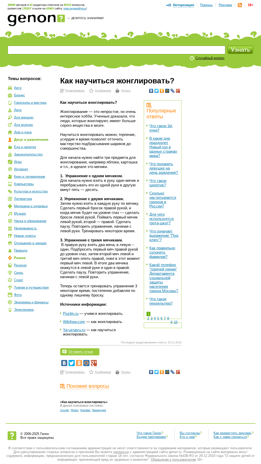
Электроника (24, 310)
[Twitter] (156, 90)
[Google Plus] (178, 90)
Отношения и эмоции (30, 243)
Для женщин (23, 117)
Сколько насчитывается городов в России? (162, 199)
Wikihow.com (74, 321)
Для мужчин (23, 125)
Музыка (20, 213)
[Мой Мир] (167, 90)
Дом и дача (23, 132)
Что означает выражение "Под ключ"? (163, 235)
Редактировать (75, 90)
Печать (125, 90)
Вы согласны (190, 433)
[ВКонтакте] (151, 90)
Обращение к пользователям (173, 459)
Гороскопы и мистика (30, 103)
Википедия (99, 410)
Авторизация (183, 5)
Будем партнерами (151, 437)
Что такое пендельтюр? (161, 301)
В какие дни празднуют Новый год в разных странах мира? (163, 147)
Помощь (206, 5)
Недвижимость (25, 228)
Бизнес (19, 95)
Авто (17, 88)
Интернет (21, 169)
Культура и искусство (31, 191)
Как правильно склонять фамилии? (162, 252)
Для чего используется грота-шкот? (161, 218)
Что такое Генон (149, 433)
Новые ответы (25, 236)
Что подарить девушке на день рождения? (163, 168)
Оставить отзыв (81, 352)
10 (175, 322)
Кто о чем (187, 437)
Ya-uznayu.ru (74, 330)
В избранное (103, 90)
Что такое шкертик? (157, 182)
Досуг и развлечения (31, 139)
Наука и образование (30, 221)
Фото (18, 295)
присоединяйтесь (74, 8)
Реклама (225, 5)
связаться (121, 452)
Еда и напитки (25, 147)
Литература (23, 199)
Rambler (85, 410)
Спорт (18, 280)
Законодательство (28, 154)
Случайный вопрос (210, 58)
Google (64, 410)
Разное (19, 258)
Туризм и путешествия (31, 287)
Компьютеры (24, 184)
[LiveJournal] (172, 90)
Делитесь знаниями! (87, 18)
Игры (18, 162)
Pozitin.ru (71, 313)
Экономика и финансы (31, 302)
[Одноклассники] (162, 90)
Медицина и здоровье (31, 206)
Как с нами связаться (230, 437)
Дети (17, 110)
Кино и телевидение (29, 176)
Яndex (75, 410)
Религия (20, 265)
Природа (20, 250)
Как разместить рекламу (233, 433)
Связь (18, 273)
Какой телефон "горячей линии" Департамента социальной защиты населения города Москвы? (163, 278)
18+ (250, 5)
